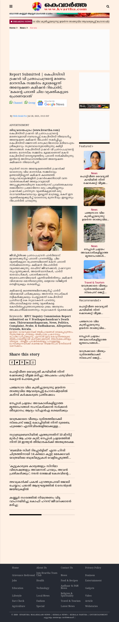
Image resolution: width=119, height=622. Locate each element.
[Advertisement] (59, 49)
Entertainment (93, 580)
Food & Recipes (69, 580)
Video (88, 595)
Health (40, 580)
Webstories (91, 606)
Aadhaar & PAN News (70, 587)
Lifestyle (17, 595)
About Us (41, 567)
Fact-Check (18, 601)
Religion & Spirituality (67, 594)
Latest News (68, 606)
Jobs (14, 580)
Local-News (42, 595)
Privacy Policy (93, 567)
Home (12, 28)
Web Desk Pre (20, 116)
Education (17, 588)
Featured (85, 146)
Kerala (33, 28)
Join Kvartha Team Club (46, 574)
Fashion (40, 601)
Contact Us (67, 567)
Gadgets (89, 588)
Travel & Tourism (71, 601)
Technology (42, 588)
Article (89, 601)
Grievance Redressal (23, 575)
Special (40, 606)
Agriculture (18, 606)
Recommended (89, 300)
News (23, 28)
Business (90, 575)
